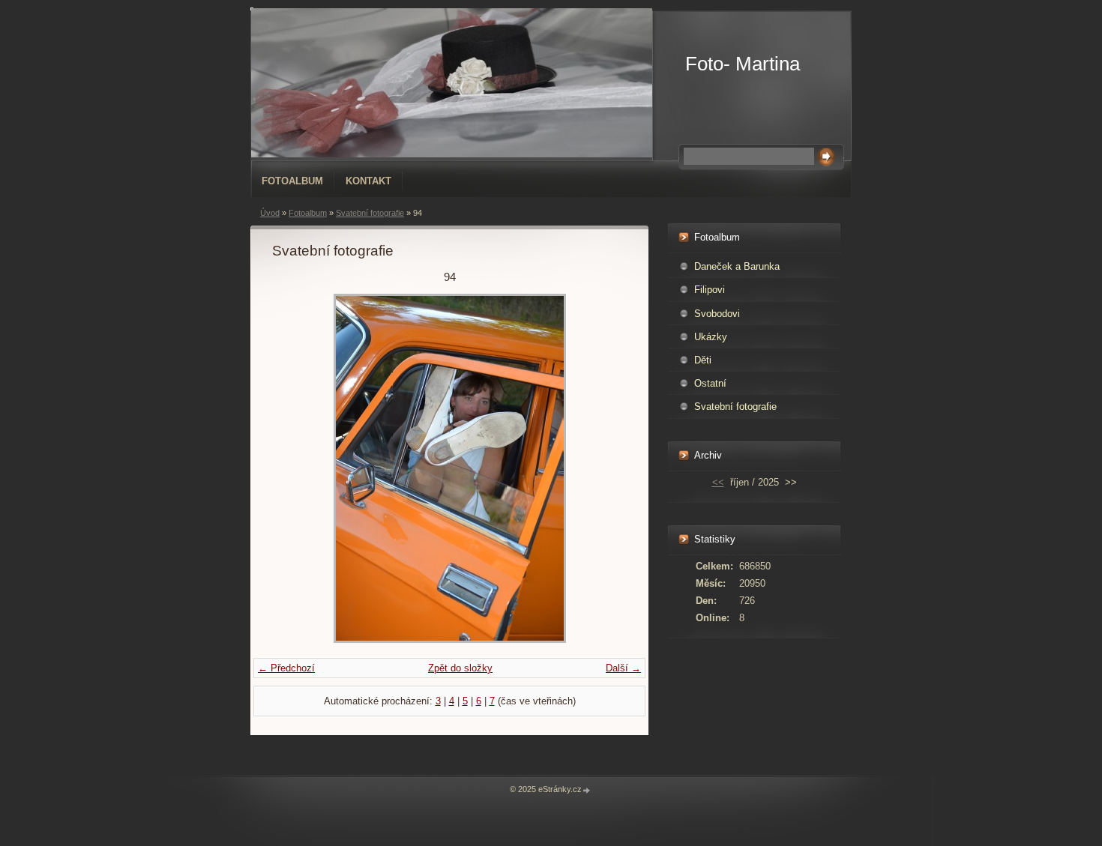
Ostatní (710, 383)
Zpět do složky (460, 668)
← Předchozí (286, 668)
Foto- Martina (742, 63)
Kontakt (368, 181)
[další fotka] (602, 468)
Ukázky (710, 336)
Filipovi (709, 289)
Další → (623, 668)
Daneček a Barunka (737, 266)
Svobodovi (717, 313)
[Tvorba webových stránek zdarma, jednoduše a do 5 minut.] (587, 790)
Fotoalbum (292, 181)
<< (718, 482)
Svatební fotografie (370, 212)
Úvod (270, 212)
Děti (702, 360)
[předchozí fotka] (296, 468)
